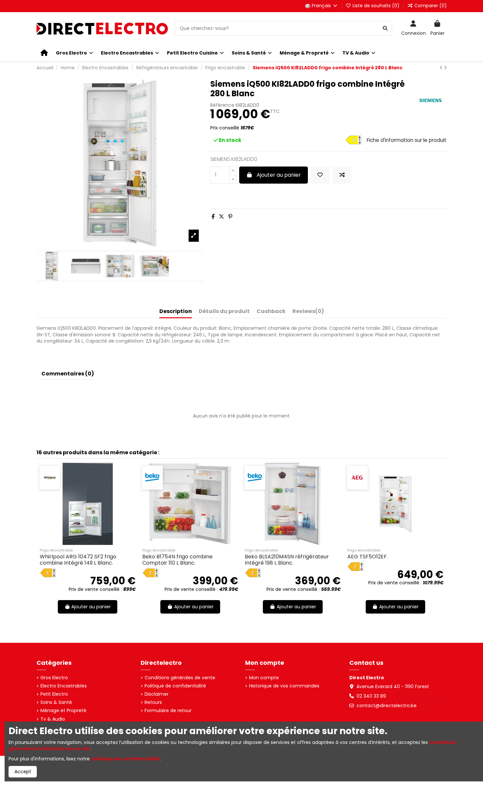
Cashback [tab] (271, 311)
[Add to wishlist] (320, 175)
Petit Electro (54, 694)
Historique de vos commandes (284, 686)
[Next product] (445, 67)
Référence (222, 105)
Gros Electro (54, 678)
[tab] (308, 312)
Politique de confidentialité (175, 686)
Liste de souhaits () (376, 5)
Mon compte (264, 678)
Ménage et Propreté (63, 710)
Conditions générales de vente (180, 678)
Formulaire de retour (168, 710)
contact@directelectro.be (386, 705)
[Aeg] (357, 477)
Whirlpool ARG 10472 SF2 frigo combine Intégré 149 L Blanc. (78, 560)
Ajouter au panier (279, 175)
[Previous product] (442, 67)
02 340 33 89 (371, 696)
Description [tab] (175, 311)
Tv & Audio (52, 719)
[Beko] (152, 477)
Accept (22, 771)
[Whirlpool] (49, 477)
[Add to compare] (342, 175)
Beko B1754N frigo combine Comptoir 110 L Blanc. (177, 560)
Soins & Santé (56, 702)
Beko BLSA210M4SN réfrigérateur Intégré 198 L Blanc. (287, 560)
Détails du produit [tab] (224, 311)
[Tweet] (221, 216)
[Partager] (213, 216)
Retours (153, 702)
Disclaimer (157, 694)
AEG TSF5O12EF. (367, 556)
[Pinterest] (230, 216)
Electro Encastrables (63, 686)
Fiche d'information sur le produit (407, 140)
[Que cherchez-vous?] (385, 28)
